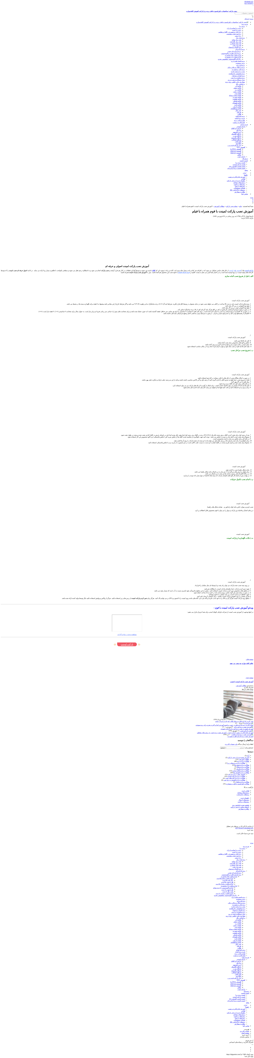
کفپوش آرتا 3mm (235, 153)
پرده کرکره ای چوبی (234, 51)
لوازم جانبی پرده (239, 120)
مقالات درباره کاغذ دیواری (240, 771)
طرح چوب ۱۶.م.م (227, 890)
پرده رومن (240, 63)
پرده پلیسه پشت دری (238, 61)
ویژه (251, 197)
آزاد (248, 755)
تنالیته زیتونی (237, 91)
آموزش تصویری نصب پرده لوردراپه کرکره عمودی (237, 729)
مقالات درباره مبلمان (242, 782)
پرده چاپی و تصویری (238, 69)
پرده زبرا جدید (236, 30)
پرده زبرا (242, 26)
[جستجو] (252, 15)
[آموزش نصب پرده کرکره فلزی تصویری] (242, 734)
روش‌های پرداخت (239, 184)
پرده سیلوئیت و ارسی (238, 78)
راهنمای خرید (245, 798)
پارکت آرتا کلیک (236, 128)
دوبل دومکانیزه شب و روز (236, 80)
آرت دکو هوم (237, 132)
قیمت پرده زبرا (240, 162)
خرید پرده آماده (240, 118)
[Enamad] (247, 824)
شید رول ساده (236, 40)
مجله (246, 170)
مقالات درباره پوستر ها (241, 765)
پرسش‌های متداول (239, 182)
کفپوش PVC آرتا (235, 149)
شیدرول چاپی (236, 45)
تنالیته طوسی (236, 99)
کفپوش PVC (241, 147)
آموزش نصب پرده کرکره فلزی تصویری (240, 736)
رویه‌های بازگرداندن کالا (237, 190)
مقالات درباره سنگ (243, 767)
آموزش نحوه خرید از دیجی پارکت (238, 757)
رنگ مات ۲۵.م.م (228, 880)
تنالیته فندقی (237, 101)
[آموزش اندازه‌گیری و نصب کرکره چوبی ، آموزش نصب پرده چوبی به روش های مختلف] (246, 731)
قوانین (243, 179)
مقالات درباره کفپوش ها (241, 772)
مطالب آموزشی (219, 206)
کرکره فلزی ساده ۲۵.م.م (225, 878)
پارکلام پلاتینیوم (236, 138)
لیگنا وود (238, 143)
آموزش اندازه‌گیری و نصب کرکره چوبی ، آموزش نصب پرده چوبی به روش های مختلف (225, 732)
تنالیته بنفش (237, 88)
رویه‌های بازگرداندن (243, 794)
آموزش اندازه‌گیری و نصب (236, 177)
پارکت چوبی (241, 989)
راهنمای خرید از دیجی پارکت (236, 181)
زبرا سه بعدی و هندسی (233, 34)
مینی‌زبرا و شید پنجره (238, 71)
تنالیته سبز (237, 93)
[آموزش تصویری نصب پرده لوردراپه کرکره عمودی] (243, 727)
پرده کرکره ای (240, 49)
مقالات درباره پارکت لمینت (236, 776)
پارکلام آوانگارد (236, 140)
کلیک (153, 270)
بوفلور (239, 155)
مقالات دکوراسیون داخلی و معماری (237, 784)
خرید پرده (245, 24)
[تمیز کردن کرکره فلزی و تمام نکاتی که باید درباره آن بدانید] (238, 719)
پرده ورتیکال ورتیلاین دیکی (236, 67)
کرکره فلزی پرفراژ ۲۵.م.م (224, 884)
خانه (240, 206)
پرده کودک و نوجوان (234, 47)
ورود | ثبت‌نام (249, 19)
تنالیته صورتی (236, 97)
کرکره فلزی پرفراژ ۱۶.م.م (224, 893)
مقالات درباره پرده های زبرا (236, 763)
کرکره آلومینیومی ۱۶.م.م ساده (223, 888)
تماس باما (244, 194)
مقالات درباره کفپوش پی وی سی (234, 780)
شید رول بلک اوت (235, 41)
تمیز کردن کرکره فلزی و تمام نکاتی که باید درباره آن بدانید (234, 721)
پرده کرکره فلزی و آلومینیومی (231, 53)
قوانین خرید (245, 791)
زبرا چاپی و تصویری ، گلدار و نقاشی (229, 32)
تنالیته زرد (238, 90)
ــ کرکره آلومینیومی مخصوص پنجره (229, 59)
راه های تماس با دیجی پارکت (240, 807)
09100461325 (248, 1)
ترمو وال (246, 991)
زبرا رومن (238, 36)
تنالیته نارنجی (237, 107)
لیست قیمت (244, 161)
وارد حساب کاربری (231, 744)
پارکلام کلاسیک (236, 134)
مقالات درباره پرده (243, 761)
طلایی (239, 114)
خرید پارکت (244, 124)
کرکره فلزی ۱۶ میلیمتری (233, 57)
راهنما (246, 175)
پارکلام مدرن (237, 136)
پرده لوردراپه (240, 65)
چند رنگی (238, 110)
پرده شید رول (240, 38)
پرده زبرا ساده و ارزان (234, 28)
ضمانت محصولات (239, 188)
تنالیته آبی (238, 86)
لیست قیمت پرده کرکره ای (236, 168)
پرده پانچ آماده (240, 116)
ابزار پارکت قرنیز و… (234, 145)
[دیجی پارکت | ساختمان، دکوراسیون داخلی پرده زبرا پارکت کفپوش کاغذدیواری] (222, 22)
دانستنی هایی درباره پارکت (236, 774)
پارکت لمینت (241, 126)
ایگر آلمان (238, 141)
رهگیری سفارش (239, 192)
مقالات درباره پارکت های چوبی (235, 778)
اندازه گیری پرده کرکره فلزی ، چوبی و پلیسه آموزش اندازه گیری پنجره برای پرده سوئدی (224, 725)
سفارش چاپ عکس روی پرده (235, 82)
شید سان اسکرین (235, 43)
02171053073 (248, 3)
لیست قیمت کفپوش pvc (237, 166)
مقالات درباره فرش (242, 769)
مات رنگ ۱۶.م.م (228, 891)
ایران (245, 1005)
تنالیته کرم (237, 105)
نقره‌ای (239, 112)
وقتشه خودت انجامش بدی (240, 805)
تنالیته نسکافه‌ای (236, 108)
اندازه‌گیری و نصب (239, 122)
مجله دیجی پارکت (231, 206)
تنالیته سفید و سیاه (235, 95)
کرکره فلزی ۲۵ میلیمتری (233, 55)
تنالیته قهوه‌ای (236, 103)
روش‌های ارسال (240, 186)
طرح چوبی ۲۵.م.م (227, 882)
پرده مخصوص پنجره (237, 73)
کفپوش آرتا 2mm (235, 151)
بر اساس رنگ (240, 84)
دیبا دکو (239, 130)
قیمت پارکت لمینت (239, 164)
